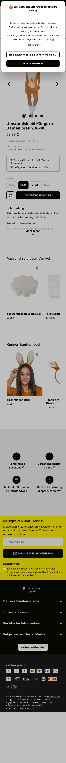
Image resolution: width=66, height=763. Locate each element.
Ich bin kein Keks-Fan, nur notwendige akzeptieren (34, 54)
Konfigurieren (33, 45)
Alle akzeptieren (33, 63)
